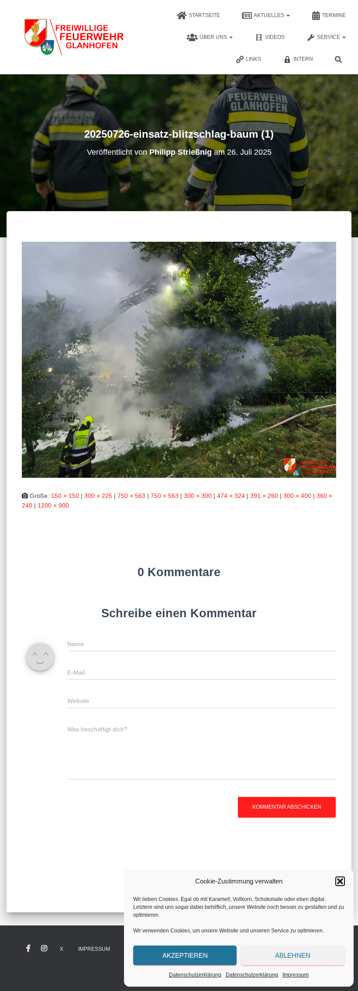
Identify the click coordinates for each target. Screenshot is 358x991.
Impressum (295, 975)
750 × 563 (131, 495)
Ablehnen (292, 955)
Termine (334, 15)
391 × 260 (264, 495)
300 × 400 (297, 495)
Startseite (204, 15)
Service (329, 37)
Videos (275, 37)
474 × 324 (231, 495)
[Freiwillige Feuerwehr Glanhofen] (73, 37)
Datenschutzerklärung (195, 975)
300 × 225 (98, 495)
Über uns (214, 37)
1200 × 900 (53, 505)
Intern (303, 59)
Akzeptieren (185, 955)
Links (253, 59)
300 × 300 (198, 495)
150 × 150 (65, 495)
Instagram (44, 949)
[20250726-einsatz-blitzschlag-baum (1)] (179, 358)
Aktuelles (270, 15)
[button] (340, 881)
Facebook (28, 949)
